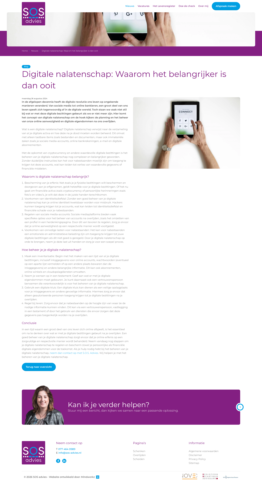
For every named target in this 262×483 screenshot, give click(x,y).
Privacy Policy (197, 459)
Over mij (203, 6)
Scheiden (139, 459)
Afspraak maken (226, 6)
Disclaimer (195, 455)
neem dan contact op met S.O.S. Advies (74, 353)
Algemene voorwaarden (203, 451)
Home (25, 51)
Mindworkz (88, 476)
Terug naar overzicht (39, 366)
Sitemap (194, 463)
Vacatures (143, 6)
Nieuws (129, 6)
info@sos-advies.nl (69, 452)
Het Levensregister (164, 6)
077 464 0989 (66, 449)
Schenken (139, 451)
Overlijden (139, 455)
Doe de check (187, 6)
